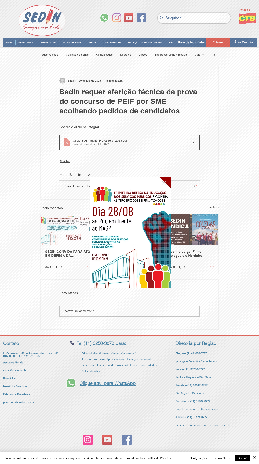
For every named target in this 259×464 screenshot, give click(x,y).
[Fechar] (254, 458)
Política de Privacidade (160, 458)
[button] (164, 183)
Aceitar (242, 458)
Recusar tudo (221, 458)
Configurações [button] (198, 458)
